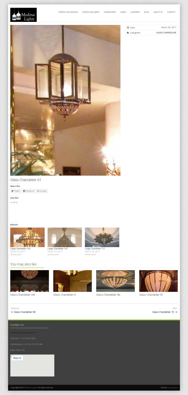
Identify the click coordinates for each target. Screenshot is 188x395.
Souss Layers (172, 387)
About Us (158, 12)
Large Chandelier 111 (95, 248)
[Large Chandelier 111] (102, 237)
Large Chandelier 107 (58, 248)
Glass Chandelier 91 (151, 294)
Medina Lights (31, 387)
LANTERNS (135, 12)
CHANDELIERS (110, 12)
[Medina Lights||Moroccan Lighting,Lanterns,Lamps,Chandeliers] (23, 15)
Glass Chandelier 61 (25, 179)
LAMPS (123, 12)
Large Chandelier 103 (20, 248)
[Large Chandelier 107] (65, 237)
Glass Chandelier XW (22, 294)
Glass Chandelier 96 (108, 294)
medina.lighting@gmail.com (23, 332)
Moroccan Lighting (68, 12)
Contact (171, 12)
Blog (146, 12)
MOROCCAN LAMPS (90, 12)
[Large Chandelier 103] (27, 237)
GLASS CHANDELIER (166, 32)
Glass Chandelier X (64, 294)
